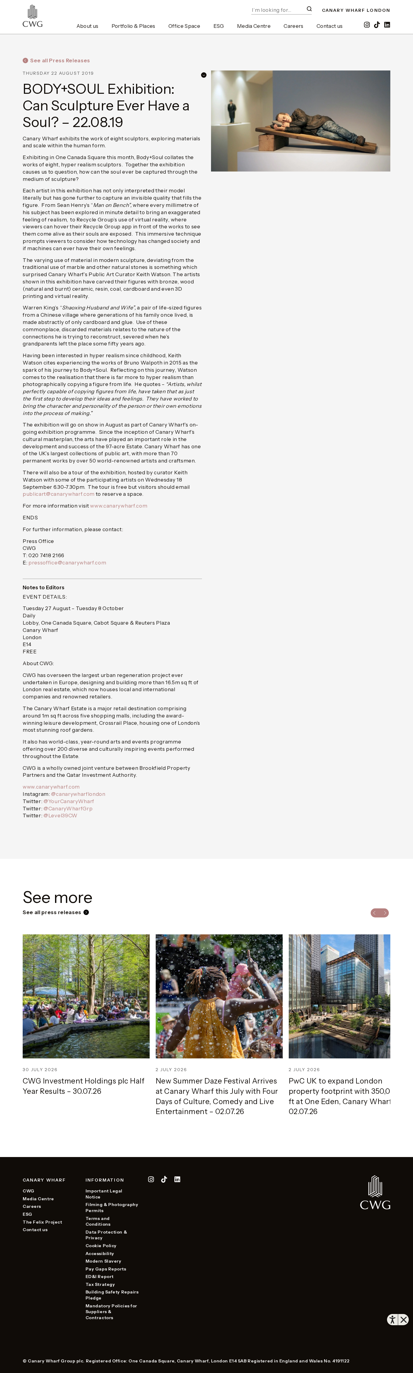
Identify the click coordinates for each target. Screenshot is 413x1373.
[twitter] (164, 1180)
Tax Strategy (100, 1284)
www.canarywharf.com (118, 506)
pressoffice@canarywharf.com (67, 563)
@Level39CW (61, 815)
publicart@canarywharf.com (59, 494)
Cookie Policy (101, 1245)
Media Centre (254, 26)
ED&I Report (100, 1276)
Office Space (184, 26)
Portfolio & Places (133, 26)
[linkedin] (387, 25)
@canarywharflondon (78, 794)
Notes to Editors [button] (43, 587)
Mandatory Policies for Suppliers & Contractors (111, 1311)
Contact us (330, 26)
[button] (309, 8)
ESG (218, 26)
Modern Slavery (104, 1261)
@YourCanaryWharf (69, 801)
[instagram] (367, 25)
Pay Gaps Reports (106, 1269)
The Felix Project (42, 1222)
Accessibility (100, 1253)
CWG (28, 1191)
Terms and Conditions (98, 1221)
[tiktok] (377, 25)
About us (87, 26)
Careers (293, 26)
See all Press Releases (60, 60)
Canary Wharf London (356, 10)
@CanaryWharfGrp (68, 809)
